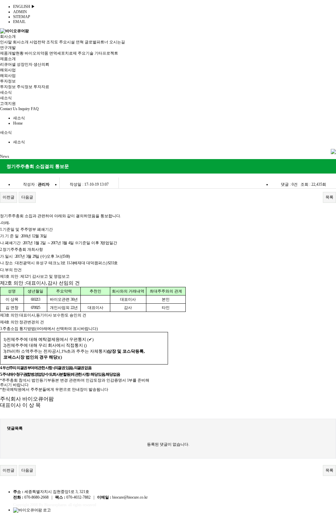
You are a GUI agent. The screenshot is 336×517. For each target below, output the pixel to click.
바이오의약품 (36, 53)
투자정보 (8, 81)
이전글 (8, 197)
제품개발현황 (12, 53)
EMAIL (19, 21)
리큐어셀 (8, 64)
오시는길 (117, 42)
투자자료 (41, 86)
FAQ (35, 108)
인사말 (6, 42)
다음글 (27, 197)
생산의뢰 (41, 64)
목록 (329, 197)
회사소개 (8, 36)
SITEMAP (21, 16)
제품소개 (8, 59)
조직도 (52, 42)
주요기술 (86, 53)
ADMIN (20, 12)
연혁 (80, 42)
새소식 (6, 92)
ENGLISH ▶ (24, 6)
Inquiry (24, 108)
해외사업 (8, 70)
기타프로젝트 (106, 53)
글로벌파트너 (96, 42)
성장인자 (24, 64)
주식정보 (24, 86)
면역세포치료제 (63, 53)
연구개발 (8, 47)
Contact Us (8, 108)
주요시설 (67, 42)
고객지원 (8, 103)
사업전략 (37, 42)
